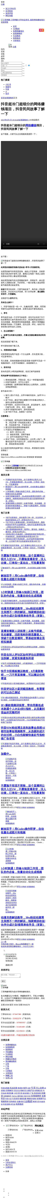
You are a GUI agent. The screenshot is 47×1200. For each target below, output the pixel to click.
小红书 (8, 84)
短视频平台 (41, 1098)
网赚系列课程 (31, 1099)
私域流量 (13, 1088)
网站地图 (9, 16)
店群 (29, 1088)
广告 (7, 1066)
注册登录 (9, 1167)
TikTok (14, 1096)
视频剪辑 (5, 1101)
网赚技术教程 (10, 1059)
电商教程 (16, 38)
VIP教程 (16, 29)
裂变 (25, 1088)
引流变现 (15, 1099)
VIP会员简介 (10, 1162)
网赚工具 (9, 1076)
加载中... (6, 753)
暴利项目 (20, 1096)
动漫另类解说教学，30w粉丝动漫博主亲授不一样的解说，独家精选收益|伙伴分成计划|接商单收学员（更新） (25, 498)
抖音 (7, 89)
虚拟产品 (30, 1090)
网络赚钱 (31, 125)
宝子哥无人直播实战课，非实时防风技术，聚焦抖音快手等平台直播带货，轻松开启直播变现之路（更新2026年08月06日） (25, 524)
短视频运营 (38, 1090)
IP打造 (12, 1104)
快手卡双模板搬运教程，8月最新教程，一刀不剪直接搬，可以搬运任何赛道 (23, 675)
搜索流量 (22, 1099)
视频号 (8, 87)
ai (6, 91)
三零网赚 (15, 466)
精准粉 (20, 1088)
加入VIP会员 (10, 8)
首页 (15, 26)
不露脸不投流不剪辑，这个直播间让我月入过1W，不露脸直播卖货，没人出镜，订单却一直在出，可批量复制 (25, 482)
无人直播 (40, 1088)
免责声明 (9, 13)
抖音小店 (8, 1099)
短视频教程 (17, 33)
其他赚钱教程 (10, 1061)
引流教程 (16, 36)
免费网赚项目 (18, 31)
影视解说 (9, 1090)
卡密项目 (16, 41)
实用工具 (9, 1078)
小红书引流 (18, 1093)
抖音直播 (6, 1104)
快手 (7, 94)
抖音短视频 (5, 1088)
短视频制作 (7, 1096)
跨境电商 (37, 1093)
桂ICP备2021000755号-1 (34, 1156)
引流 (33, 1088)
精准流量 (10, 1093)
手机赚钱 (9, 1052)
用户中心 (9, 1165)
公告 (7, 1064)
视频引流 (23, 1090)
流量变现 (20, 1101)
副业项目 (26, 1093)
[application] (23, 195)
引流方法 (16, 1090)
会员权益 (9, 11)
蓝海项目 (12, 1101)
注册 (3, 4)
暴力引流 (27, 1096)
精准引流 (36, 1101)
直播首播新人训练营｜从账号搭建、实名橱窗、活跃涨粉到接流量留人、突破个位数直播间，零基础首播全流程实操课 (25, 505)
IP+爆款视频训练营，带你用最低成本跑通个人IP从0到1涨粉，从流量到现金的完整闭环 (23, 709)
